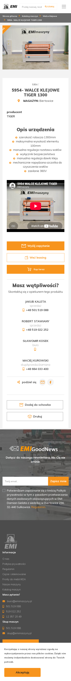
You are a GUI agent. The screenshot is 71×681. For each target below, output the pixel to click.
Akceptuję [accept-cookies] (22, 672)
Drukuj (37, 416)
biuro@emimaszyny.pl (19, 601)
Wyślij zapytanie (38, 246)
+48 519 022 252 (37, 329)
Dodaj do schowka (38, 405)
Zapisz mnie (58, 481)
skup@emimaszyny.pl (19, 633)
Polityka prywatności (14, 563)
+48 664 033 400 (37, 369)
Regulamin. (38, 507)
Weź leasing (37, 257)
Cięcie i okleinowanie (14, 574)
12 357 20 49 (13, 616)
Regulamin (8, 569)
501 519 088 (13, 606)
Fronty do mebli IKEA (14, 579)
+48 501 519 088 (37, 310)
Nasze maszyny (11, 584)
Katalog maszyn (11, 589)
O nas (5, 558)
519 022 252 (13, 611)
